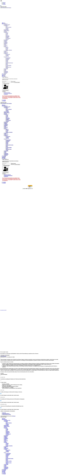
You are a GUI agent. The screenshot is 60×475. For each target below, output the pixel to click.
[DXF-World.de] (5, 7)
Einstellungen (2, 355)
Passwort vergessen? (7, 92)
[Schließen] (0, 375)
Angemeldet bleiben (6, 83)
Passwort (12, 82)
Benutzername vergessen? (8, 93)
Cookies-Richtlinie (3, 356)
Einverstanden (7, 355)
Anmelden (4, 91)
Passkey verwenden (5, 90)
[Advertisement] (30, 15)
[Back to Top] (1, 0)
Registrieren (6, 94)
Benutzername (13, 81)
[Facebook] (0, 5)
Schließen (2, 373)
